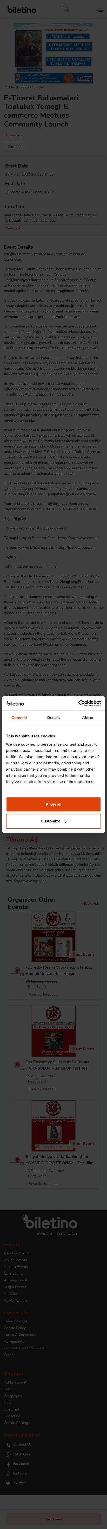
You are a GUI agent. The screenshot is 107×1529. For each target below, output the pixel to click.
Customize (50, 821)
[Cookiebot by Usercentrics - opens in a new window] (78, 703)
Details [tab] (53, 717)
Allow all (53, 804)
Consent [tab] (19, 717)
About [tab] (87, 717)
